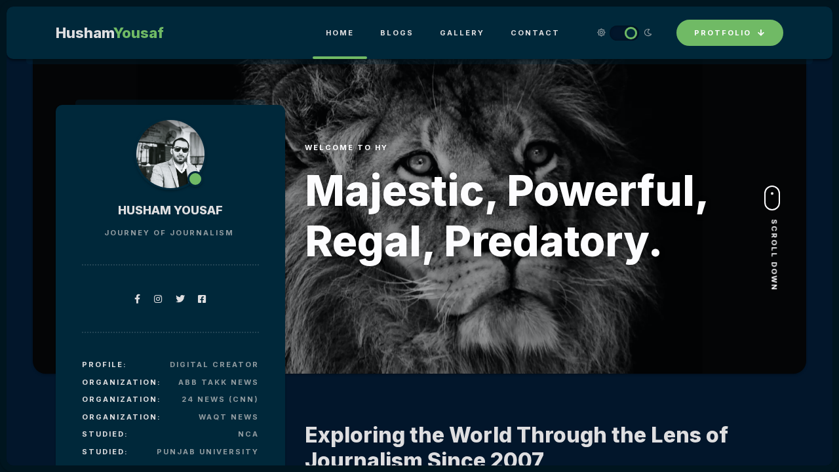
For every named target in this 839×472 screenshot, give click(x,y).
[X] (180, 298)
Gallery (462, 32)
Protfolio (722, 32)
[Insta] (158, 298)
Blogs (397, 32)
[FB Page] (202, 298)
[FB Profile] (137, 298)
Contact (535, 32)
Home (340, 32)
